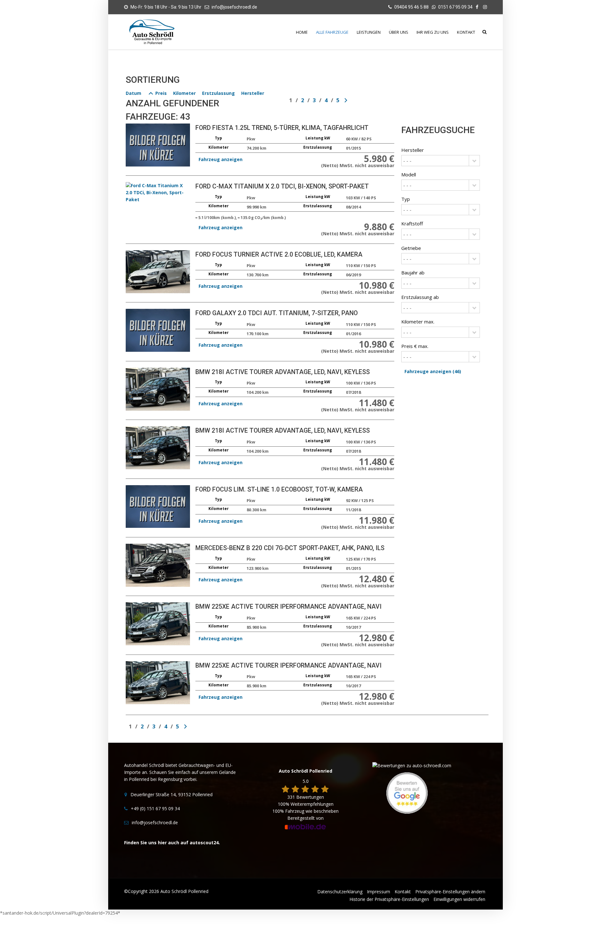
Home (302, 32)
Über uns (398, 32)
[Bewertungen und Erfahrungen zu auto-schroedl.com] (411, 765)
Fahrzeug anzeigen (220, 159)
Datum (133, 93)
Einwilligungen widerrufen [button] (459, 899)
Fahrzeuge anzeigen (432, 371)
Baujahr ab (413, 272)
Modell (408, 174)
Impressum (378, 892)
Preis (160, 93)
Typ (405, 199)
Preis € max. (414, 346)
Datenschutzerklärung (339, 892)
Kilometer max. (417, 321)
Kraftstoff (412, 223)
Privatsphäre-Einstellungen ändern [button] (450, 892)
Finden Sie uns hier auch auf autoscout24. (172, 842)
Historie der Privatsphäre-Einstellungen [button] (389, 899)
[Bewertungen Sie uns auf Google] (407, 793)
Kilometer (184, 93)
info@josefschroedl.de (234, 7)
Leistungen (369, 32)
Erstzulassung (218, 93)
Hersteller (252, 93)
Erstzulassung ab (420, 297)
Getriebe (411, 248)
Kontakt (466, 32)
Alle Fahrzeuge (332, 32)
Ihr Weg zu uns (433, 32)
